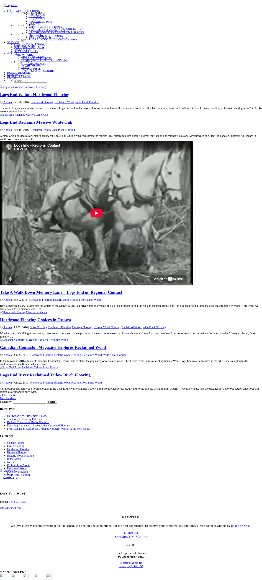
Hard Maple (38, 18)
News (10, 462)
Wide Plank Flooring (45, 27)
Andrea (7, 102)
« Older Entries (8, 395)
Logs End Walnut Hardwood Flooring (34, 94)
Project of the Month (18, 465)
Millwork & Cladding (46, 35)
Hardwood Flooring (42, 102)
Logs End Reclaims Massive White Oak (36, 122)
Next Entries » (8, 398)
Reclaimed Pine (41, 21)
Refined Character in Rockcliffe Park (28, 422)
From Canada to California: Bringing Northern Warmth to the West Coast (48, 428)
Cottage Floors (15, 442)
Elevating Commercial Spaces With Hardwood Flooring (38, 425)
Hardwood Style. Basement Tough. (27, 415)
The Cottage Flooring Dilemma (24, 419)
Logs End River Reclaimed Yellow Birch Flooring (45, 375)
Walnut (35, 23)
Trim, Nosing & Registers (48, 37)
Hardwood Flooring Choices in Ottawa (35, 319)
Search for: (6, 401)
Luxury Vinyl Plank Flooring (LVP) (56, 28)
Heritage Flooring (82, 327)
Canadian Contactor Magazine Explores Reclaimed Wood (53, 347)
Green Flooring (38, 327)
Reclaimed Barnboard (47, 30)
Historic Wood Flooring (66, 299)
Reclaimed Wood (64, 102)
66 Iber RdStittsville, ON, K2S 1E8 (131, 534)
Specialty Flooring (17, 471)
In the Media (14, 458)
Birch (33, 19)
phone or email (241, 525)
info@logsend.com (10, 507)
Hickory (35, 16)
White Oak (37, 14)
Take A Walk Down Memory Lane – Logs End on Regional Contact (61, 292)
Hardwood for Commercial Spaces (56, 32)
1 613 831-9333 (18, 501)
